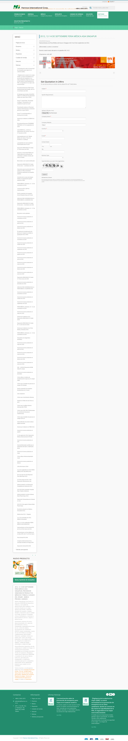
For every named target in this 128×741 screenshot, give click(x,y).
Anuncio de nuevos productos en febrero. (25, 462)
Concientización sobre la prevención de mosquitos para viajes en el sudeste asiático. (26, 70)
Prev (35, 555)
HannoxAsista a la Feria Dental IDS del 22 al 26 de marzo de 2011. (25, 528)
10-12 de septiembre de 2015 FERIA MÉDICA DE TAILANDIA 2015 (25, 470)
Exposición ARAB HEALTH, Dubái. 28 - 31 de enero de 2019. (25, 324)
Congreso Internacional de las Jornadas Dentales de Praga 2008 (25, 541)
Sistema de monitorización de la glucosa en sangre (23, 677)
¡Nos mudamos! (21, 393)
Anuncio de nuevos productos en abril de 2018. (25, 348)
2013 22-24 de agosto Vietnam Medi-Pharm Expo (26, 505)
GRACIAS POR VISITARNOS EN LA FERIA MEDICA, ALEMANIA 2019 (25, 288)
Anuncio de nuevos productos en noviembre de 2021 (25, 217)
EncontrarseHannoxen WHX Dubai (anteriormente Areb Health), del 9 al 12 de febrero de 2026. (25, 89)
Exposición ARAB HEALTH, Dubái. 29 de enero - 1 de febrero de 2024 (25, 165)
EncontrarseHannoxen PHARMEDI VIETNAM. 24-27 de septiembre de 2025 (25, 125)
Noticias (102, 15)
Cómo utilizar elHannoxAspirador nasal (25, 457)
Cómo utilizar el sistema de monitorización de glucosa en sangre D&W (26, 379)
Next (32, 555)
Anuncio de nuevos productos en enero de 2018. (25, 363)
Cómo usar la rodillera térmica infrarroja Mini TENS (24, 406)
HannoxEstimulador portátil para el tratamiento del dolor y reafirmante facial (25, 446)
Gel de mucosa (25, 673)
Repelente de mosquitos (28, 674)
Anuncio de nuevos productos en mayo (25, 452)
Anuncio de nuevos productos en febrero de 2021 (25, 227)
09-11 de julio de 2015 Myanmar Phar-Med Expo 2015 (25, 475)
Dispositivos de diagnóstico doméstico (23, 338)
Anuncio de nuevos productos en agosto (25, 431)
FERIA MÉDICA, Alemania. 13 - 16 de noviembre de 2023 (26, 184)
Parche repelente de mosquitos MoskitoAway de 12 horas (24, 389)
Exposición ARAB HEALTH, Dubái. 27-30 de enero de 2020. (25, 278)
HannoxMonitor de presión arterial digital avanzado (25, 422)
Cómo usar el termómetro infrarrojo (25, 397)
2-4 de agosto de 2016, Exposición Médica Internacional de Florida (25, 436)
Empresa (33, 15)
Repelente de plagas (20, 676)
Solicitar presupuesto (22, 22)
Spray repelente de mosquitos (25, 580)
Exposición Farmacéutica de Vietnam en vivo (26, 500)
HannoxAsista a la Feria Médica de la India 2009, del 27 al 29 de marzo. (25, 533)
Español (112, 1)
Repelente (61, 15)
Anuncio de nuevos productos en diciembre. (25, 373)
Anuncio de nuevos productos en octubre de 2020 (25, 243)
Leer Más (59, 715)
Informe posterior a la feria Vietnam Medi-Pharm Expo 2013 (25, 495)
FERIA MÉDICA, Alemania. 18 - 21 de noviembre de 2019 (26, 307)
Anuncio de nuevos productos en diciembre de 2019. (25, 283)
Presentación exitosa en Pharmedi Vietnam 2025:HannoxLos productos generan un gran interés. (26, 109)
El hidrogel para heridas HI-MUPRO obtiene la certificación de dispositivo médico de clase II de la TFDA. (26, 96)
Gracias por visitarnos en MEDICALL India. (26, 119)
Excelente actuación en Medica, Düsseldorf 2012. (24, 510)
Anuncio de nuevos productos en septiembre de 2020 (25, 248)
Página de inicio (19, 15)
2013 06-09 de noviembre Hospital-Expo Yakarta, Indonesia (25, 490)
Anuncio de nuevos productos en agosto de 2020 (25, 253)
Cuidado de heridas (76, 15)
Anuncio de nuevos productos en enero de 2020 (25, 273)
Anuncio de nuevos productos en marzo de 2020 (25, 263)
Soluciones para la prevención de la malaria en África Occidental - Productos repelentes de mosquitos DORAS (25, 171)
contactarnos (28, 679)
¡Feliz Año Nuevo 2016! (22, 466)
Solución (90, 15)
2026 (51, 704)
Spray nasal (18, 673)
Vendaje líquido (27, 671)
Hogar (16, 27)
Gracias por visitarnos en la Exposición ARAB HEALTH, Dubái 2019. (25, 318)
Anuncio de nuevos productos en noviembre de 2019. (25, 292)
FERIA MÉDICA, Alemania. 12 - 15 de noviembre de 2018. (26, 333)
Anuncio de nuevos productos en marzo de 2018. (25, 353)
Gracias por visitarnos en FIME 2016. (26, 427)
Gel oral (21, 671)
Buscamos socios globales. (23, 213)
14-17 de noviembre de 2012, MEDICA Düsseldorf (24, 518)
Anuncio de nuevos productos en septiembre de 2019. (25, 302)
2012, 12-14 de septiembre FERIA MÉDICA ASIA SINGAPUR (25, 523)
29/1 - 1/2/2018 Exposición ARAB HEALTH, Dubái (25, 368)
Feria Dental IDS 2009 (22, 537)
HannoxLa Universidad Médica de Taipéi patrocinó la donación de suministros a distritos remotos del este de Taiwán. (25, 155)
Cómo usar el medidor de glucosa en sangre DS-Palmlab (26, 384)
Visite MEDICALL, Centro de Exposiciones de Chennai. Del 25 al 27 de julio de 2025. (25, 131)
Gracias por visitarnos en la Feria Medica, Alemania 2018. (25, 328)
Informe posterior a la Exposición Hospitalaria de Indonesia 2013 (25, 485)
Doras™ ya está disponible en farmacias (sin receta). (24, 114)
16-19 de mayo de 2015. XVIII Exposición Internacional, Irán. (24, 480)
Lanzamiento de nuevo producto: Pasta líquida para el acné (25, 143)
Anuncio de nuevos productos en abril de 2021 (25, 222)
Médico (46, 15)
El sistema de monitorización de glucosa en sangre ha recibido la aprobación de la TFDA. (25, 233)
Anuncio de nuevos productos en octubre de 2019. (25, 297)
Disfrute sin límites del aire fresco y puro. (25, 401)
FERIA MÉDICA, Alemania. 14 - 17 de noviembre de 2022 (26, 209)
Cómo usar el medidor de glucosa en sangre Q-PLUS (26, 417)
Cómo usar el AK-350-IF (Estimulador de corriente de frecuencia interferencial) (26, 412)
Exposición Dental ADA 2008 (24, 546)
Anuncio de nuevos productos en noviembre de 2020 (25, 238)
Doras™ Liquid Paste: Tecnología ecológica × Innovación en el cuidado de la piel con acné (25, 102)
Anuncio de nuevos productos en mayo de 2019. (25, 312)
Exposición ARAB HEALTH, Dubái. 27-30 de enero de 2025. (25, 148)
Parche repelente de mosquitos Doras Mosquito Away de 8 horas (25, 194)
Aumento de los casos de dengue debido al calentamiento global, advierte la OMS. (25, 179)
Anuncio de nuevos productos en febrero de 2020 (25, 268)
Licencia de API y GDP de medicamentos (23, 189)
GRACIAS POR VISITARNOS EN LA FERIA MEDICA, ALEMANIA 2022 (25, 199)
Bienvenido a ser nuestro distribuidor (26, 160)
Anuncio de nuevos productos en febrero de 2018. (25, 358)
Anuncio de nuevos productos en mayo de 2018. (25, 343)
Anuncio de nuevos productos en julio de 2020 (25, 258)
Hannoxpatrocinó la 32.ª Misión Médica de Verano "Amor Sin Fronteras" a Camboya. (24, 138)
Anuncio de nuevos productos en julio (25, 441)
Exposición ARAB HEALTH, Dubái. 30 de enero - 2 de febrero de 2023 (25, 204)
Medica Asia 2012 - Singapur (24, 514)
